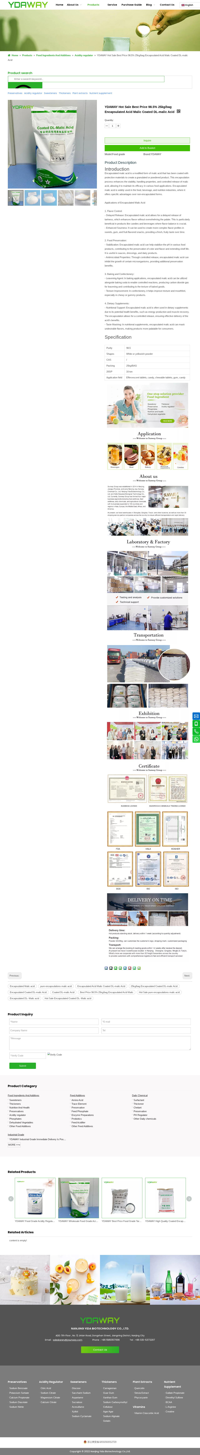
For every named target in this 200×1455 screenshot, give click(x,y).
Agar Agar (108, 1411)
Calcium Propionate (19, 1397)
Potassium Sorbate (19, 1393)
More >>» (14, 1144)
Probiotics (77, 1118)
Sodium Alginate (111, 1416)
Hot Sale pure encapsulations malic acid (159, 992)
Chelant (137, 1107)
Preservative (78, 1107)
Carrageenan (109, 1388)
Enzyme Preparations (83, 1115)
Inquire (147, 140)
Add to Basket (147, 148)
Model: (108, 154)
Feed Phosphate (80, 1111)
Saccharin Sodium (81, 1393)
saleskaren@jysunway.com (67, 1339)
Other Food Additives (20, 1126)
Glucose (76, 1388)
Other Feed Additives (82, 1126)
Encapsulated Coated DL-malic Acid (28, 992)
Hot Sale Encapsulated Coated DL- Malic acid (68, 998)
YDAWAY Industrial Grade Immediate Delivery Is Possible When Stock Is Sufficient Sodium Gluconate (37, 1139)
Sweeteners (15, 1100)
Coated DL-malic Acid (63, 992)
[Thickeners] (125, 1280)
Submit (22, 1066)
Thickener (139, 1103)
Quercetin (139, 1388)
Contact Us (100, 1350)
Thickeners (15, 1103)
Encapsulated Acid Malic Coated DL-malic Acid (101, 986)
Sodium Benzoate (18, 1388)
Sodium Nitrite (16, 1407)
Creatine (170, 1411)
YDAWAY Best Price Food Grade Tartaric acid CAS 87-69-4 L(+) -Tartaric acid (122, 1221)
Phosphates (15, 1118)
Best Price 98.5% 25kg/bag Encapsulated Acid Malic (106, 992)
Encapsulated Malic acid (22, 986)
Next (195, 1280)
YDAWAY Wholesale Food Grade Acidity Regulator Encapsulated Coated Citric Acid (78, 1221)
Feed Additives (77, 1095)
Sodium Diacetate (18, 1402)
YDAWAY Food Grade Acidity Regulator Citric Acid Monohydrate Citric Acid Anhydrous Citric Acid (35, 1221)
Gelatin (106, 1421)
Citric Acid (46, 1388)
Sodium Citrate (48, 1393)
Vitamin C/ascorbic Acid (146, 1413)
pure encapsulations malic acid (56, 986)
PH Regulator (140, 1115)
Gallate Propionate (175, 1393)
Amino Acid (77, 1100)
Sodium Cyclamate (81, 1416)
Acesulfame (78, 1407)
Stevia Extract (141, 1393)
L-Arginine (171, 1407)
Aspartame (77, 1397)
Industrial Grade (16, 1134)
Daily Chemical (140, 1095)
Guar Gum (108, 1393)
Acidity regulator (17, 1115)
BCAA (169, 1402)
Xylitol (75, 1411)
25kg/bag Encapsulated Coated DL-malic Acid (154, 986)
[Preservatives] (175, 1280)
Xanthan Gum (110, 1397)
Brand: (147, 154)
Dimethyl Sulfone (174, 1397)
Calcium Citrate (48, 1402)
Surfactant (139, 1100)
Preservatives (16, 1111)
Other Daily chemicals (145, 1118)
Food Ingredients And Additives (23, 1095)
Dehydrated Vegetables (21, 1122)
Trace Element (79, 1103)
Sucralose (77, 1402)
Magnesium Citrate (50, 1397)
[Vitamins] (75, 1280)
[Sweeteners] (25, 1280)
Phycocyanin (141, 1397)
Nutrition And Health (19, 1107)
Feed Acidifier (78, 1122)
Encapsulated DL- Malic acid (24, 998)
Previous (4, 1280)
